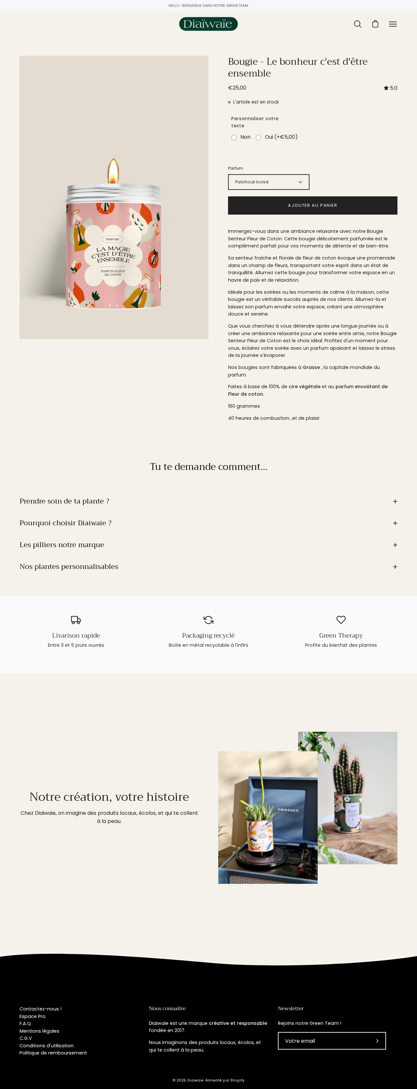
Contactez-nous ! (41, 1009)
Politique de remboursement (53, 1053)
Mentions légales (39, 1031)
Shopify (237, 1080)
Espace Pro (33, 1016)
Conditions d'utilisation (47, 1045)
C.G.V (26, 1038)
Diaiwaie (195, 1080)
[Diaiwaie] (208, 24)
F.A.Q (25, 1023)
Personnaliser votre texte (255, 122)
